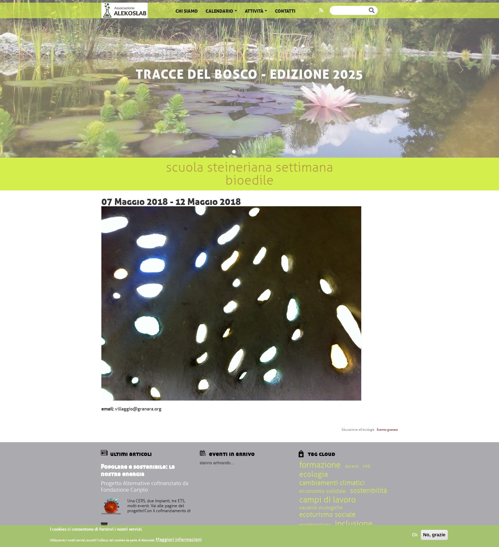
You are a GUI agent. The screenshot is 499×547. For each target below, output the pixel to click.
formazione (320, 465)
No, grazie (434, 534)
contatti (285, 11)
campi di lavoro (327, 499)
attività (254, 11)
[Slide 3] (244, 151)
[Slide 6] (260, 151)
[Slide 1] (234, 151)
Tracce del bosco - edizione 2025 (249, 74)
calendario (219, 11)
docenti (352, 466)
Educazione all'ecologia (358, 430)
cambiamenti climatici (332, 483)
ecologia (313, 474)
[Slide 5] (255, 151)
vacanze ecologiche (321, 508)
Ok (415, 535)
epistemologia (315, 525)
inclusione (354, 523)
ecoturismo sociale (327, 515)
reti (366, 466)
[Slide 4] (249, 151)
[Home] (124, 10)
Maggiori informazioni (179, 540)
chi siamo (186, 11)
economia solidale (322, 491)
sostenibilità (368, 491)
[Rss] (321, 10)
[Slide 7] (265, 151)
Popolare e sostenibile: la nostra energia (138, 470)
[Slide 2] (239, 151)
